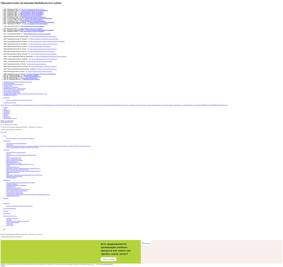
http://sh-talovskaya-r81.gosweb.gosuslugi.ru (31, 19)
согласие (70, 264)
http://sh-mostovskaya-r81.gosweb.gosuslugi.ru (32, 26)
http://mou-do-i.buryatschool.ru (30, 78)
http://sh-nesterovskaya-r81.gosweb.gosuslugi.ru (34, 17)
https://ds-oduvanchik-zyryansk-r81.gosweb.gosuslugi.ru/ (44, 44)
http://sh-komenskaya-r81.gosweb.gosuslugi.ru (31, 13)
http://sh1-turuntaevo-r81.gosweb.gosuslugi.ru (36, 23)
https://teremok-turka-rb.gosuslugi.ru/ (38, 64)
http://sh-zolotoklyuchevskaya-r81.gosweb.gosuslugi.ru (37, 34)
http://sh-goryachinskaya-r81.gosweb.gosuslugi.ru (33, 9)
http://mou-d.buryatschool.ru (31, 75)
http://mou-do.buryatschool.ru (33, 76)
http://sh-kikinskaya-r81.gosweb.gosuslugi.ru (31, 28)
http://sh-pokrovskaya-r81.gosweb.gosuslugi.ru (32, 31)
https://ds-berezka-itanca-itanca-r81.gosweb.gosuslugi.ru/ (43, 49)
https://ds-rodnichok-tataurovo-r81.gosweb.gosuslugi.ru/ (44, 59)
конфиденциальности (107, 264)
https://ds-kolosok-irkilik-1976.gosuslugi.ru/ (40, 46)
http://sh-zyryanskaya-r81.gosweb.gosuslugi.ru (32, 14)
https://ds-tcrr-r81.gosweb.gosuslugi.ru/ (48, 69)
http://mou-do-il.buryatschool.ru (32, 79)
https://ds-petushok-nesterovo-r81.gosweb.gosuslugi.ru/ (44, 54)
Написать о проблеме (109, 259)
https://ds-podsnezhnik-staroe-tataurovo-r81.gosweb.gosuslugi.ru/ (51, 56)
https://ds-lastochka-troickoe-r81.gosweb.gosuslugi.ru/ (42, 74)
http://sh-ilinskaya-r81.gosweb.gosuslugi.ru (31, 15)
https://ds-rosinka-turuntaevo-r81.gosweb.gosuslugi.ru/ (43, 66)
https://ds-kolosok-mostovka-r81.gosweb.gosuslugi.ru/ (42, 51)
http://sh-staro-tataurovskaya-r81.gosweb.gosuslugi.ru (39, 18)
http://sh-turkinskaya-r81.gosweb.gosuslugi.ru (32, 11)
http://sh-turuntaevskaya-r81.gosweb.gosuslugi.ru (42, 22)
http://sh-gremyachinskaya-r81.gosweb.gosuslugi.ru (35, 10)
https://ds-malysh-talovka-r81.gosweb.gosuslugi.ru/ (40, 61)
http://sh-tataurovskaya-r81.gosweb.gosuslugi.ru (34, 21)
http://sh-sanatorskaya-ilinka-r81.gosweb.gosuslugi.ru (40, 30)
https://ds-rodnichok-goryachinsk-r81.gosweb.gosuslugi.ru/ (44, 39)
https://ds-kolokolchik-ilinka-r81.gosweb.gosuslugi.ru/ (44, 36)
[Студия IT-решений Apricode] (3, 231)
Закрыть (3, 265)
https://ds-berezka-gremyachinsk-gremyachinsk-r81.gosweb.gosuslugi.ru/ (48, 41)
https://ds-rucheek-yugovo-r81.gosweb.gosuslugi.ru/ (40, 71)
